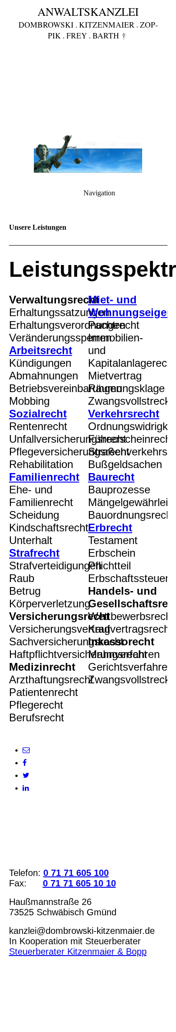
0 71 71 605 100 (76, 873)
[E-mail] (26, 750)
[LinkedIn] (26, 788)
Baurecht (111, 477)
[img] (88, 63)
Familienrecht (44, 477)
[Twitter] (26, 775)
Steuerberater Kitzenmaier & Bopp (78, 951)
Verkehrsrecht (123, 413)
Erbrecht (110, 527)
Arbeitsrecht (40, 350)
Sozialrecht (38, 413)
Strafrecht (34, 553)
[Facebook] (25, 763)
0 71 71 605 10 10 (79, 883)
